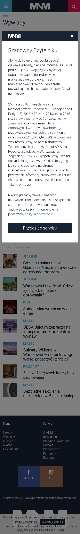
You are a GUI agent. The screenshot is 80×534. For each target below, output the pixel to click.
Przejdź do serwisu (40, 228)
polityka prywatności (39, 214)
